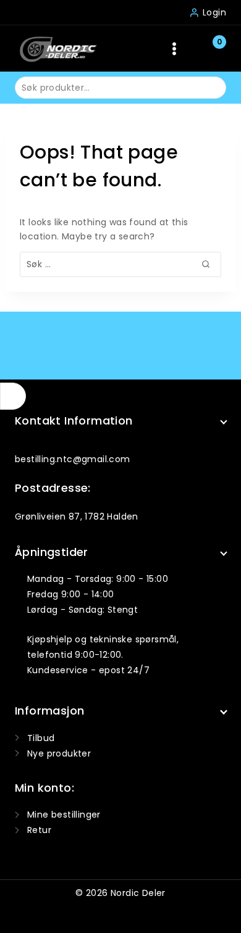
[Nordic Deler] (58, 48)
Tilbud (40, 738)
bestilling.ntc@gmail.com (72, 459)
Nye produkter (59, 753)
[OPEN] (13, 396)
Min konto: (44, 787)
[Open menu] (174, 48)
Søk (209, 86)
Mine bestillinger (64, 814)
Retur (39, 830)
